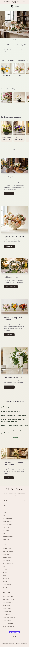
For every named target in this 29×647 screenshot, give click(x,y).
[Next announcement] (26, 1)
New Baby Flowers (7, 557)
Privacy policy (9, 643)
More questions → (14, 437)
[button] (2, 6)
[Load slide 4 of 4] (17, 39)
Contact (5, 512)
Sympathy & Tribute (8, 563)
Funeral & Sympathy (8, 623)
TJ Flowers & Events (14, 641)
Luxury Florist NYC (7, 620)
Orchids (5, 569)
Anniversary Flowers (8, 551)
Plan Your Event (11, 286)
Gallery (4, 533)
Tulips (4, 575)
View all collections (23, 60)
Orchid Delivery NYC (8, 614)
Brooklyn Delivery (7, 608)
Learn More (9, 387)
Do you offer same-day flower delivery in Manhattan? (13, 407)
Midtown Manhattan (8, 602)
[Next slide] (19, 39)
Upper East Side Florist (8, 599)
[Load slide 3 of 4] (15, 39)
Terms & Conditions (8, 536)
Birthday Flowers (7, 548)
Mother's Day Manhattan (9, 617)
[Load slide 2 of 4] (14, 39)
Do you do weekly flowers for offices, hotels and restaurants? (14, 426)
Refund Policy (6, 539)
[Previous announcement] (2, 1)
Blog (4, 515)
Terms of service (23, 643)
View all (14, 149)
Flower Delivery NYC (8, 596)
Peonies (5, 572)
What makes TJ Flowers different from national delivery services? (13, 420)
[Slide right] (17, 81)
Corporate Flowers (7, 524)
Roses (4, 566)
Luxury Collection (7, 584)
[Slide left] (11, 81)
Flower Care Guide (7, 518)
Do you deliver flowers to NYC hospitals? (13, 415)
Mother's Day (6, 554)
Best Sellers (5, 581)
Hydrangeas (6, 578)
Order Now (9, 193)
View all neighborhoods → (9, 626)
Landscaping (6, 527)
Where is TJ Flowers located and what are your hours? (13, 432)
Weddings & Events (7, 521)
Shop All (5, 587)
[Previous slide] (9, 39)
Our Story (9, 478)
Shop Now (14, 24)
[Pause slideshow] (27, 39)
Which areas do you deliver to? (10, 411)
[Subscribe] (24, 500)
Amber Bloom (19, 137)
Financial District (7, 605)
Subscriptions (6, 530)
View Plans (9, 334)
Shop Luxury (9, 246)
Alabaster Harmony (6, 137)
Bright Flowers (6, 560)
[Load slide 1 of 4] (12, 39)
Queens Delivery (7, 611)
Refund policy (16, 643)
